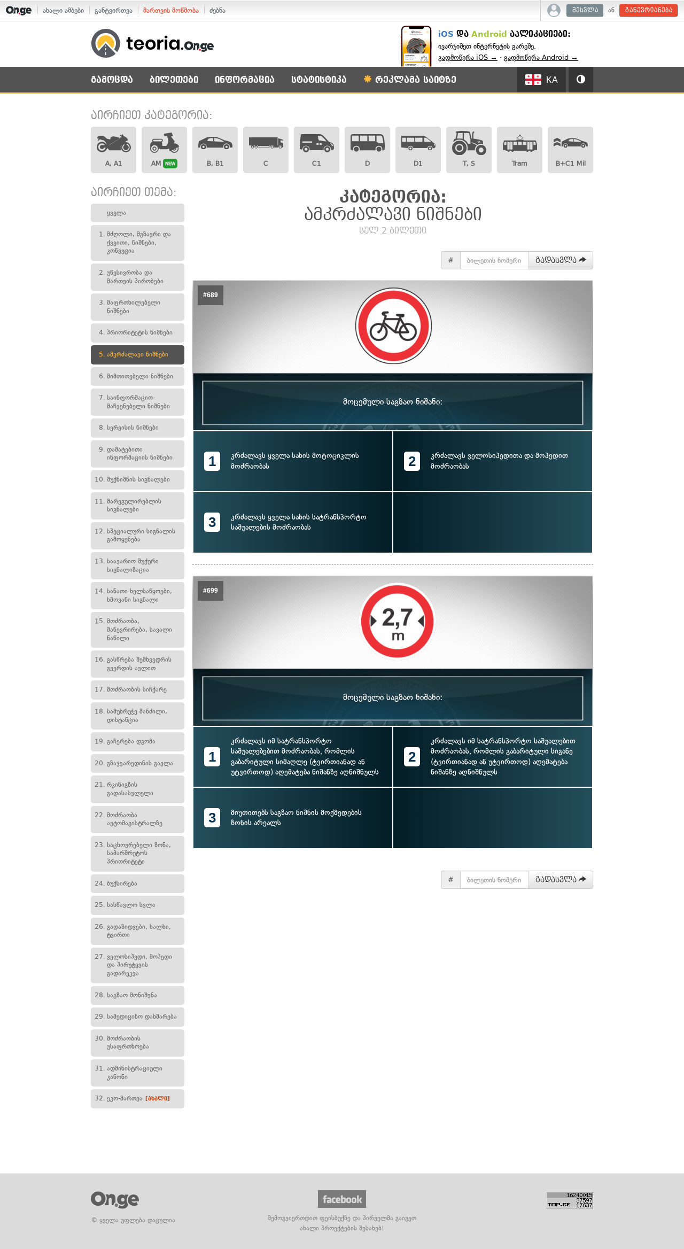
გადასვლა (557, 260)
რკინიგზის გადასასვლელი (124, 789)
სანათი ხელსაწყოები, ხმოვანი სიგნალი (133, 595)
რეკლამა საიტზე (414, 80)
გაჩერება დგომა (125, 741)
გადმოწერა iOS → (468, 57)
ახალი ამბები (63, 10)
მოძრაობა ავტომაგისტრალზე (128, 819)
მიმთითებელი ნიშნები (136, 376)
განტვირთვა (114, 10)
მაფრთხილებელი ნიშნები (129, 307)
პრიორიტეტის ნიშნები (136, 332)
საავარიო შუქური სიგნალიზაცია (127, 565)
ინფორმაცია (245, 80)
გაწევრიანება (649, 10)
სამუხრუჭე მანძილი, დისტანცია (131, 716)
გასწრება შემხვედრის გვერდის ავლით (133, 664)
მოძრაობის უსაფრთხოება (122, 1043)
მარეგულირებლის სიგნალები (128, 506)
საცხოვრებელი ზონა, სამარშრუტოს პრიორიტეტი (133, 853)
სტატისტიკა (319, 80)
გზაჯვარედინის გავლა (134, 763)
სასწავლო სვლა (125, 905)
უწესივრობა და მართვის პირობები (131, 277)
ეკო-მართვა (132, 1098)
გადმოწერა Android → (541, 57)
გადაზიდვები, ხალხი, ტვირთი (133, 931)
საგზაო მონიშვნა (126, 995)
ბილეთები (174, 80)
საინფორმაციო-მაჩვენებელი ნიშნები (134, 402)
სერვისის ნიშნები (129, 427)
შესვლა (585, 10)
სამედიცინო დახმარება (136, 1016)
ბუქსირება (116, 883)
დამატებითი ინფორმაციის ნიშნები (136, 454)
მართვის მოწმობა (171, 10)
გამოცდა (112, 80)
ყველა (116, 212)
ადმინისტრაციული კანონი (128, 1073)
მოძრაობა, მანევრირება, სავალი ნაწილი (133, 629)
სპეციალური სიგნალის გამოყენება (135, 535)
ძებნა (217, 10)
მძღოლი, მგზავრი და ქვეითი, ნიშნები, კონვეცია (135, 242)
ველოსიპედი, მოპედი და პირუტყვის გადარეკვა (133, 965)
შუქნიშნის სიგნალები (132, 479)
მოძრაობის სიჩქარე (131, 689)
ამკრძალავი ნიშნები (133, 354)
